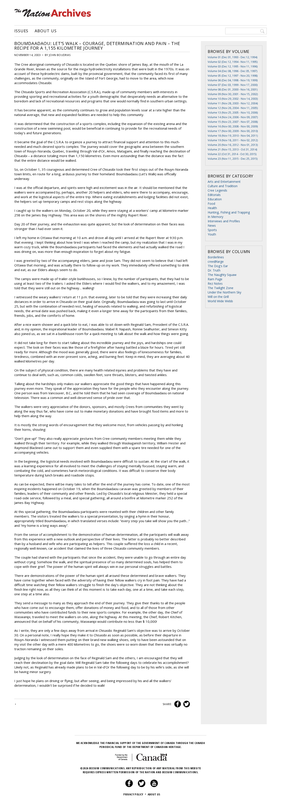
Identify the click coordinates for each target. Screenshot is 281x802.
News (212, 225)
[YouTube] (154, 786)
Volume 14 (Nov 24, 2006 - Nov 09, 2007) (233, 117)
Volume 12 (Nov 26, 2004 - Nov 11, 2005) (233, 108)
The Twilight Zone (220, 288)
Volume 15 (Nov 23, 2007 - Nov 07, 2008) (233, 122)
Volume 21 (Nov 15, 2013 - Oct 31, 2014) (232, 149)
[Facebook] (129, 786)
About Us (45, 31)
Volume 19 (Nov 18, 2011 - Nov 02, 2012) (233, 140)
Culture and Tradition (223, 186)
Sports (212, 230)
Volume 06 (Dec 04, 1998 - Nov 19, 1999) (233, 80)
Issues (21, 31)
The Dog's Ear (218, 266)
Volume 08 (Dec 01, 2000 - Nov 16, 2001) (233, 89)
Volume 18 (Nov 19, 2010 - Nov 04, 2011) (233, 136)
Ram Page (215, 279)
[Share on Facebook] (177, 704)
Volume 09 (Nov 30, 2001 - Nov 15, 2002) (233, 94)
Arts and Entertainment (224, 181)
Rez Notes (215, 283)
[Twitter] (142, 786)
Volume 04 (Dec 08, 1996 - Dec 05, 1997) (232, 71)
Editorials (214, 195)
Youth (212, 234)
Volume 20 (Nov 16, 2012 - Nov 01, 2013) (233, 145)
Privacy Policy (134, 794)
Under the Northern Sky (224, 292)
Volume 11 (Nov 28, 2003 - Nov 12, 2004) (233, 103)
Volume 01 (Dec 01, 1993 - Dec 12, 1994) (232, 57)
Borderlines (216, 257)
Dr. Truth (214, 270)
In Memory (215, 217)
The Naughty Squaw (222, 275)
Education (215, 199)
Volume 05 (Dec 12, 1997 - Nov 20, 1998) (233, 76)
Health (212, 208)
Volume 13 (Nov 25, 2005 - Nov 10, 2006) (233, 112)
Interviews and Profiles (224, 221)
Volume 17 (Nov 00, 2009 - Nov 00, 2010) (233, 131)
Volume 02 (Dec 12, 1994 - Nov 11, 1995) (233, 62)
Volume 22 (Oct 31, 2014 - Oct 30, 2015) (232, 154)
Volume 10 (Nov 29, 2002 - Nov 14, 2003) (233, 99)
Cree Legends (217, 190)
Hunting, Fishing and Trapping (229, 212)
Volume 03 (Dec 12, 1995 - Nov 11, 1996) (233, 66)
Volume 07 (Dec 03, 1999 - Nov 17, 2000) (233, 85)
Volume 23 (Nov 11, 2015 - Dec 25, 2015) (233, 159)
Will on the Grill (218, 297)
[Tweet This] (186, 704)
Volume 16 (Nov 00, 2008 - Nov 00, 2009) (233, 126)
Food (211, 203)
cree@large (216, 261)
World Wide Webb (220, 301)
